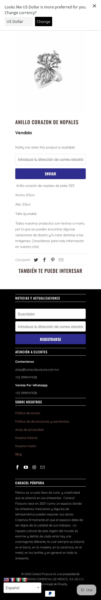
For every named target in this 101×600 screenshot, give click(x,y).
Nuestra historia (26, 438)
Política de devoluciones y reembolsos (42, 421)
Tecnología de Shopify (53, 584)
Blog (18, 454)
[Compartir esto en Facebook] (43, 260)
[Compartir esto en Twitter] (35, 260)
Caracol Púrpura (41, 574)
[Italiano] (19, 579)
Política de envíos (27, 413)
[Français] (13, 579)
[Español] (25, 579)
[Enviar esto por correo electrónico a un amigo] (60, 260)
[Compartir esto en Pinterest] (52, 260)
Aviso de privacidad (29, 429)
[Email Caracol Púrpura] (43, 467)
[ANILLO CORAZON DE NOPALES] (50, 68)
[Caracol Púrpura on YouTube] (26, 467)
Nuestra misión (25, 446)
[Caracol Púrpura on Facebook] (17, 467)
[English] (7, 579)
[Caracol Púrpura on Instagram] (34, 467)
